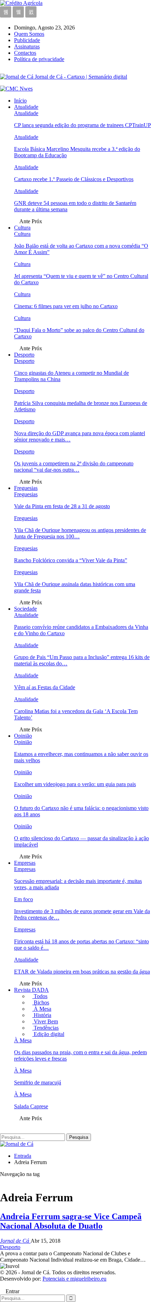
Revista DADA (31, 990)
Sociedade (25, 609)
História (41, 1015)
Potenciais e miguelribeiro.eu (74, 1279)
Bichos (40, 1002)
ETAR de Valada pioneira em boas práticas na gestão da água (82, 972)
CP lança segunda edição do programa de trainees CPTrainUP (82, 125)
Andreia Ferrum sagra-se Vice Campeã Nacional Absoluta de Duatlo (71, 1221)
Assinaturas (27, 46)
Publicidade (27, 40)
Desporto (24, 355)
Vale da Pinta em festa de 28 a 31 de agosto (62, 506)
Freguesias (26, 488)
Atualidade (26, 107)
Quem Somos (29, 34)
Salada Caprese (31, 1106)
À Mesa (41, 1009)
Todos (39, 996)
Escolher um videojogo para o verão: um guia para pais (75, 784)
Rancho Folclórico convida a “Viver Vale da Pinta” (70, 560)
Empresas (24, 863)
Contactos (25, 53)
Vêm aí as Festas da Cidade (44, 687)
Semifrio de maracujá (37, 1082)
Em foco (23, 899)
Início (20, 101)
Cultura (22, 228)
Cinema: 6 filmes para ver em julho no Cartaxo (66, 306)
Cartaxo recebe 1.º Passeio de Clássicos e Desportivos (73, 179)
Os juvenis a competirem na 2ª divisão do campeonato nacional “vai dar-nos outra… (73, 466)
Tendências (45, 1028)
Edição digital (48, 1034)
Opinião (23, 736)
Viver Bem (45, 1021)
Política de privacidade (39, 59)
